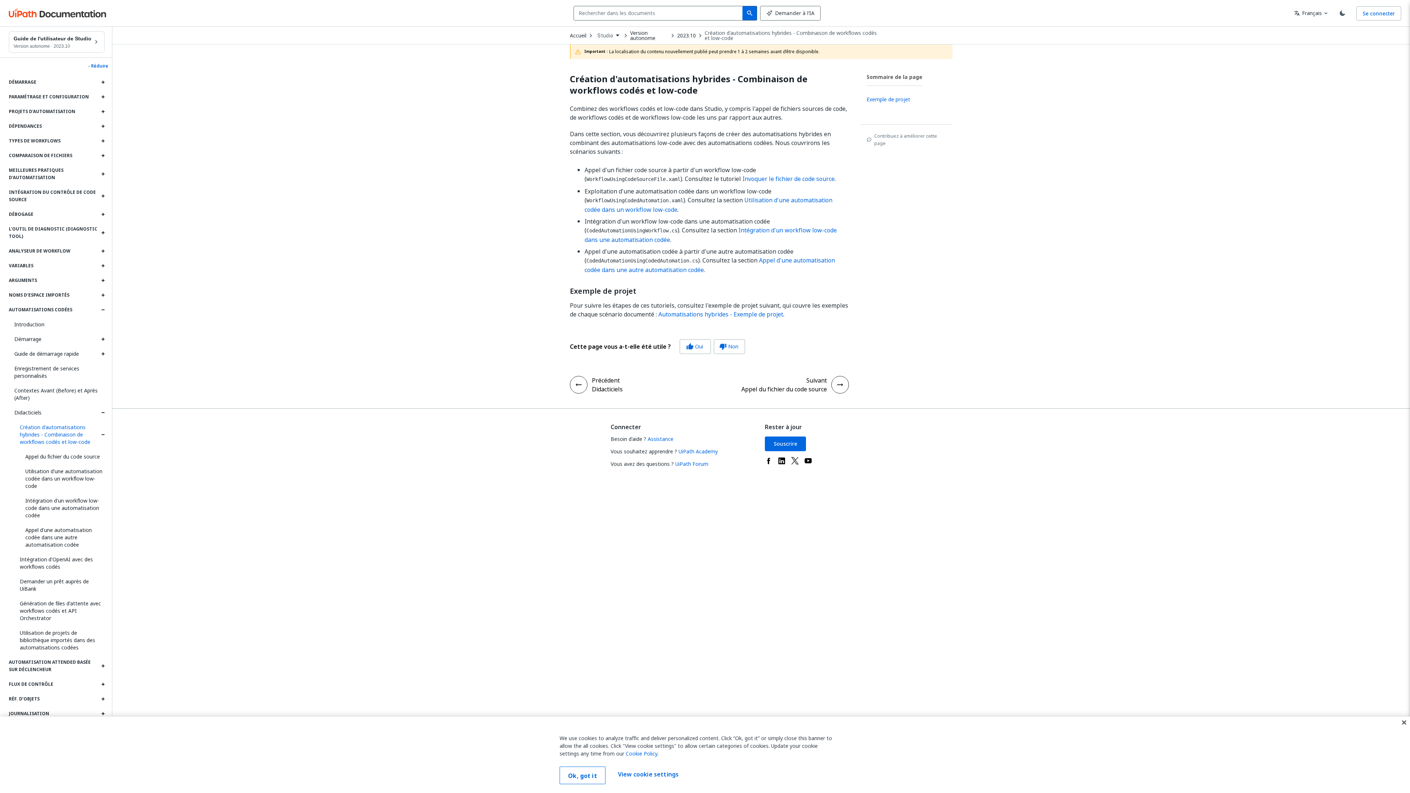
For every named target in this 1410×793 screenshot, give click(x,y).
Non (728, 346)
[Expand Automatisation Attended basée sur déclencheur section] (103, 666)
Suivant (816, 380)
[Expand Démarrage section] (103, 82)
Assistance (660, 439)
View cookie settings (648, 774)
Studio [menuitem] (605, 36)
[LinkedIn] (781, 460)
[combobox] (659, 13)
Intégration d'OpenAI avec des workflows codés (56, 563)
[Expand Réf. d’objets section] (103, 699)
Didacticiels (27, 412)
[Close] (1404, 722)
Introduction (29, 324)
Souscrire (785, 444)
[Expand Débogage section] (103, 214)
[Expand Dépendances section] (103, 126)
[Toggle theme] (1342, 13)
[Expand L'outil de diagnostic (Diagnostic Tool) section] (103, 232)
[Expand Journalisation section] (103, 713)
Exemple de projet (603, 291)
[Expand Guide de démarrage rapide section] (103, 354)
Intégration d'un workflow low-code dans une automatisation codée (62, 508)
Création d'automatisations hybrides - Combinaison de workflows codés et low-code (55, 434)
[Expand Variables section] (103, 265)
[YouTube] (808, 460)
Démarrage (27, 339)
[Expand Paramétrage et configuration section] (103, 97)
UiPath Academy (698, 451)
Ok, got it (582, 775)
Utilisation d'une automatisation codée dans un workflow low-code (63, 478)
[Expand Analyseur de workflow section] (103, 251)
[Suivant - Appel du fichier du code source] (840, 385)
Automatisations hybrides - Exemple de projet (720, 314)
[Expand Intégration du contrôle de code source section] (103, 196)
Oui (694, 346)
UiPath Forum (691, 464)
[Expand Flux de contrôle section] (103, 684)
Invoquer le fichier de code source (788, 178)
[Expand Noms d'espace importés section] (103, 295)
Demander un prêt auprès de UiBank (54, 585)
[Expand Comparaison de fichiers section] (103, 155)
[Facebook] (768, 460)
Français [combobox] (1308, 13)
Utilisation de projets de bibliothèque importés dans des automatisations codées (57, 640)
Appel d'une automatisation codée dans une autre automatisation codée (58, 537)
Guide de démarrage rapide (46, 354)
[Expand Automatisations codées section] (103, 310)
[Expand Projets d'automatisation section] (103, 111)
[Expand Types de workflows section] (103, 141)
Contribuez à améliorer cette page (905, 139)
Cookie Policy (641, 753)
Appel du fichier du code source (62, 456)
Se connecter (1379, 13)
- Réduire (98, 66)
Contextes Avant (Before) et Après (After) (56, 394)
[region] (705, 755)
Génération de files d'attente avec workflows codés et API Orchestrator (60, 611)
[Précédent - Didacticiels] (579, 385)
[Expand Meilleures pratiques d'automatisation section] (103, 174)
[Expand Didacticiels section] (103, 412)
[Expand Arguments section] (103, 280)
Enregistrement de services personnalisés (46, 372)
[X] (795, 460)
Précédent (606, 380)
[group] (657, 346)
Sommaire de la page (894, 77)
